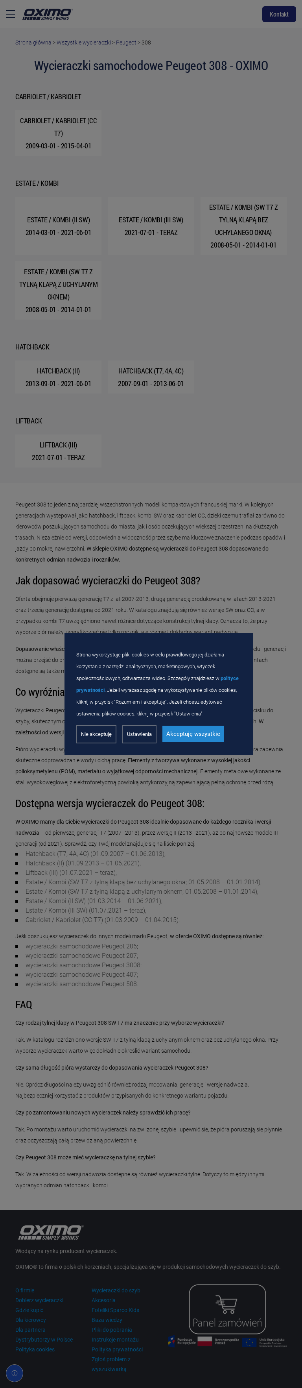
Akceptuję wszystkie (193, 733)
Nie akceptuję (96, 734)
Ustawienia (139, 734)
